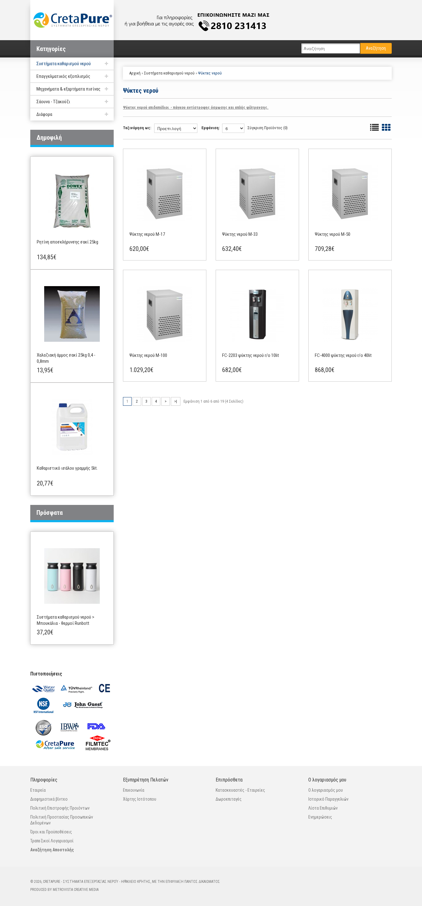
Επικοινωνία (133, 790)
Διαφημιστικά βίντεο (49, 799)
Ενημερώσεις (320, 817)
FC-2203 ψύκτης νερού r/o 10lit (250, 355)
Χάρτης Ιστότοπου (139, 799)
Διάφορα (44, 114)
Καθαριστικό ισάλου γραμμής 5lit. (67, 468)
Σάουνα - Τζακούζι (53, 101)
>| (175, 401)
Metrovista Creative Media (76, 889)
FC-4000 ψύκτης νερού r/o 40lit (343, 355)
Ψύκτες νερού (210, 73)
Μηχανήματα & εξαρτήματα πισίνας (68, 89)
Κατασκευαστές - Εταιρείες (240, 790)
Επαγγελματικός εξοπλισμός (63, 76)
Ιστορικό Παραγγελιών (328, 799)
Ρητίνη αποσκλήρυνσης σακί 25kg (67, 242)
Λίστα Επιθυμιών (323, 808)
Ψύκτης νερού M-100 (148, 355)
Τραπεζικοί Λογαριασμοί (52, 840)
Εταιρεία (38, 790)
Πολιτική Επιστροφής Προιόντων (60, 808)
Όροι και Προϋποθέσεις (51, 831)
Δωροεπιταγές (229, 799)
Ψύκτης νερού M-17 (147, 234)
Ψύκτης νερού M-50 (332, 234)
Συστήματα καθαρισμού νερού (63, 63)
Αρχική (135, 73)
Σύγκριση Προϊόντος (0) (267, 127)
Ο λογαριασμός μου (325, 790)
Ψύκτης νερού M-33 (240, 234)
